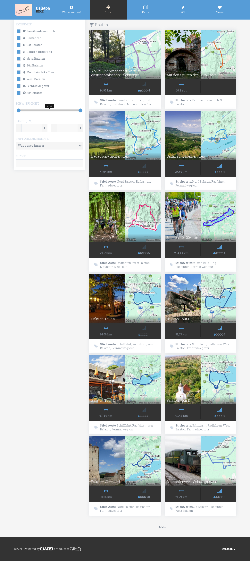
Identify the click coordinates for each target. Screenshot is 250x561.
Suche (21, 156)
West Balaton (35, 79)
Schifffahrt (34, 93)
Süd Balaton (34, 65)
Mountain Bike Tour (40, 72)
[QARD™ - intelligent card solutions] (46, 549)
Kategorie (24, 24)
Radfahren (33, 38)
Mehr (163, 527)
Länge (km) (24, 121)
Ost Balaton (34, 45)
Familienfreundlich (40, 31)
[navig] (71, 10)
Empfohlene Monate (32, 139)
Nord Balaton (35, 58)
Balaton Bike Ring (39, 52)
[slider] (19, 110)
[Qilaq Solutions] (75, 549)
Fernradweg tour (37, 86)
